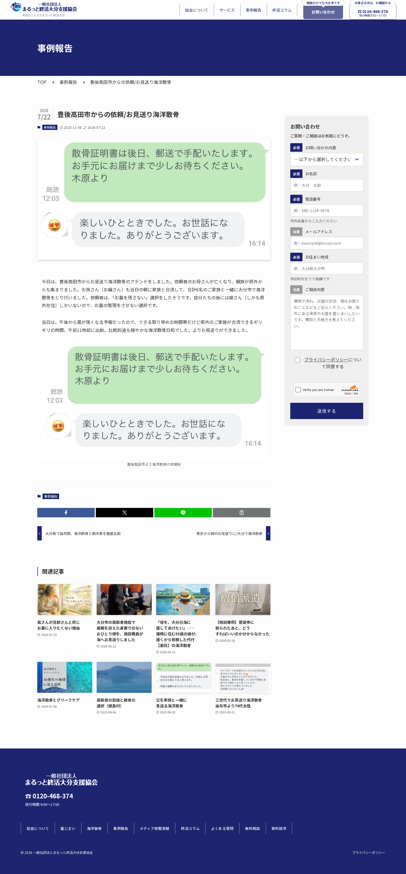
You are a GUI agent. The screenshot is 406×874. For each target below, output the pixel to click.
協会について (38, 828)
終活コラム (190, 828)
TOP (41, 82)
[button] (66, 512)
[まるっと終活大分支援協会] (43, 6)
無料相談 (252, 828)
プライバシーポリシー (326, 359)
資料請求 (279, 828)
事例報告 (68, 82)
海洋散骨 (94, 828)
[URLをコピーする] (241, 512)
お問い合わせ (323, 12)
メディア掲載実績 (155, 828)
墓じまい (68, 828)
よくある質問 (222, 828)
